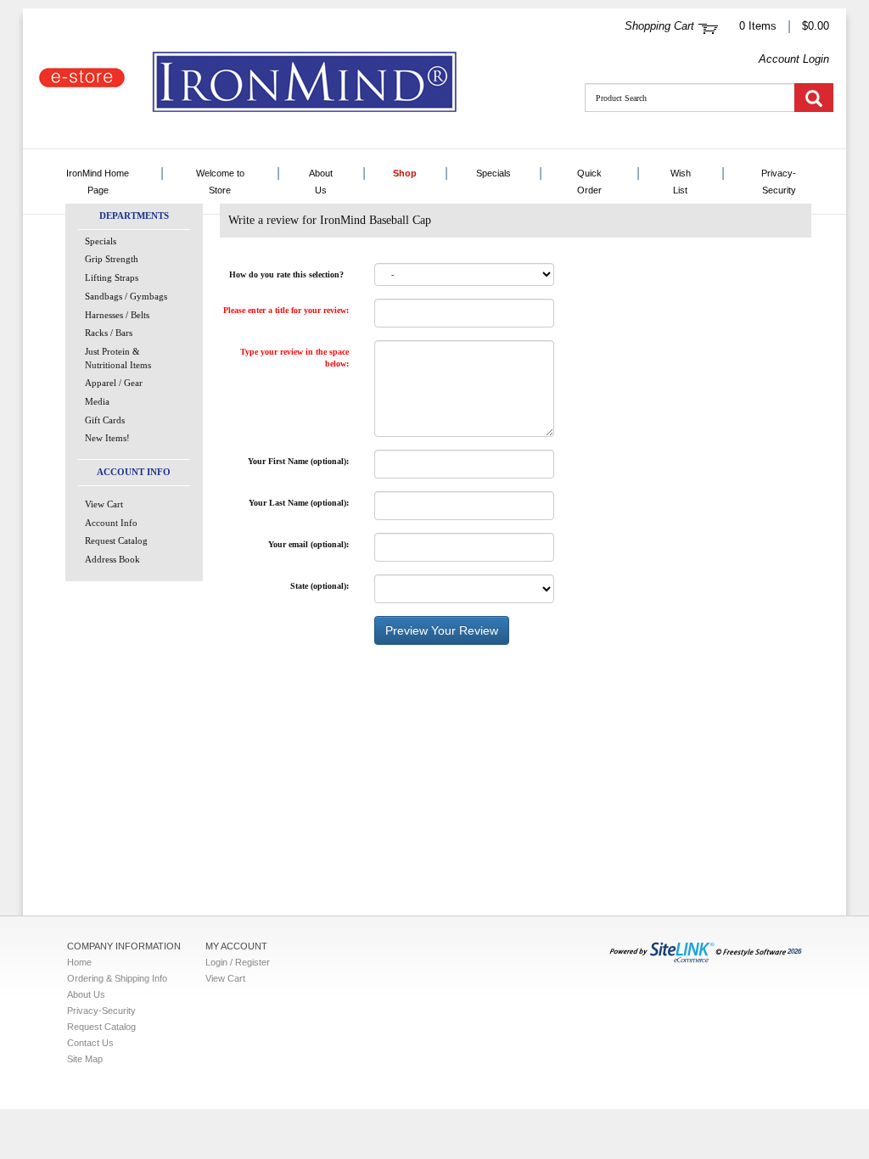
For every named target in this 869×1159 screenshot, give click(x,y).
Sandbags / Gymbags (126, 296)
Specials (493, 173)
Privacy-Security (778, 181)
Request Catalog (116, 540)
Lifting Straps (111, 277)
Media (97, 401)
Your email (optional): (308, 544)
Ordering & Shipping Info (117, 978)
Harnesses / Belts (117, 315)
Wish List (680, 181)
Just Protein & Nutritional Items (118, 358)
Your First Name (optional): (298, 461)
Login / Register (237, 962)
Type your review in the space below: (294, 357)
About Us (321, 181)
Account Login (794, 59)
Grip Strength (111, 259)
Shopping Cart (659, 26)
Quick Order (589, 181)
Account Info (111, 523)
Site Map (85, 1059)
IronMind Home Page (97, 181)
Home (79, 962)
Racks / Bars (108, 333)
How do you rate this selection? (289, 274)
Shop (405, 173)
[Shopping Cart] (708, 26)
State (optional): (319, 586)
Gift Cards (105, 420)
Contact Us (90, 1043)
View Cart (104, 504)
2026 (794, 951)
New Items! (107, 438)
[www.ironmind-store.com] (320, 82)
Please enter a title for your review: (286, 310)
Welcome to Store (220, 181)
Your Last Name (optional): (299, 502)
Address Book (112, 559)
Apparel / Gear (114, 383)
